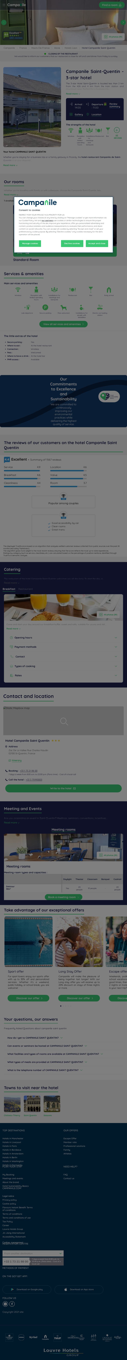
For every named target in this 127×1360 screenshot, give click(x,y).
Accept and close (96, 243)
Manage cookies (30, 243)
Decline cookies (72, 243)
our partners (47, 220)
